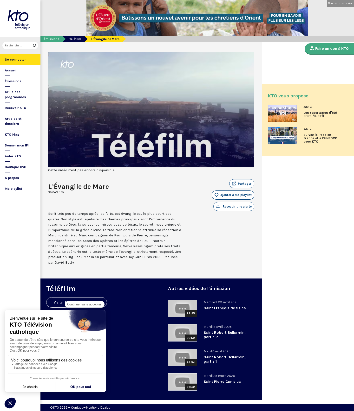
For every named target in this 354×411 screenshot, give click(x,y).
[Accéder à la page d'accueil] (20, 18)
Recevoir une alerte (237, 206)
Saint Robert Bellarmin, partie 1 (224, 359)
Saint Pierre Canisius (222, 381)
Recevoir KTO (15, 108)
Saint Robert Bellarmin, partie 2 (224, 334)
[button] (241, 183)
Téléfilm (75, 39)
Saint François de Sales (225, 308)
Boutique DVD (15, 167)
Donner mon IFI (17, 145)
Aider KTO (13, 156)
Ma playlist (13, 189)
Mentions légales (98, 407)
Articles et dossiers (13, 121)
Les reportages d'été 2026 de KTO (320, 114)
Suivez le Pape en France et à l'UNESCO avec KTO (320, 138)
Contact (77, 407)
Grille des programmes (15, 94)
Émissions (13, 81)
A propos (12, 178)
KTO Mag (12, 135)
